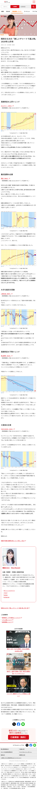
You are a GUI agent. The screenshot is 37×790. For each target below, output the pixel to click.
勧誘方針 (3, 755)
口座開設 (15, 6)
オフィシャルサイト (9, 590)
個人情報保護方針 (5, 749)
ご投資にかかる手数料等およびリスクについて (11, 758)
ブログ (5, 593)
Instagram (6, 597)
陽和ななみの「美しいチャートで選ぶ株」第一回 (14, 608)
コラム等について (7, 620)
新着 (2, 11)
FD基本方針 (21, 749)
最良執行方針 (22, 755)
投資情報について (7, 622)
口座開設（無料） (18, 737)
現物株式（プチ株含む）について (11, 618)
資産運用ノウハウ (16, 11)
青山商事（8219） (6, 356)
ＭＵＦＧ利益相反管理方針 (7, 752)
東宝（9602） (5, 178)
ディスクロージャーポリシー (25, 752)
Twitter (6, 595)
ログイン (5, 6)
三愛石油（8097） (6, 294)
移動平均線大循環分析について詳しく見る (12, 541)
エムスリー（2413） (6, 106)
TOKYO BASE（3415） (7, 429)
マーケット (27, 11)
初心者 (8, 11)
